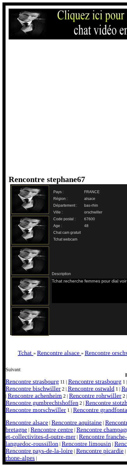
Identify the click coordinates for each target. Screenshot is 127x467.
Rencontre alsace (27, 422)
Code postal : (64, 219)
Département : (65, 205)
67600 (89, 219)
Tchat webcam (65, 239)
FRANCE (92, 192)
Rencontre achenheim (35, 395)
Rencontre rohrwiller (95, 395)
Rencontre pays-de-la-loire (39, 450)
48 (86, 226)
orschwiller (93, 212)
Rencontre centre (52, 429)
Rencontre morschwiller (36, 409)
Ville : (58, 212)
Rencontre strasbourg (32, 381)
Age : (57, 226)
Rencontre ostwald (91, 388)
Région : (60, 199)
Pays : (58, 192)
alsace (89, 199)
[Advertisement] (63, 107)
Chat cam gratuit (67, 232)
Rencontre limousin (86, 443)
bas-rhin (91, 205)
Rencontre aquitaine (76, 422)
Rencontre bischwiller (33, 388)
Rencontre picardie (100, 450)
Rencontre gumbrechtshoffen (42, 402)
